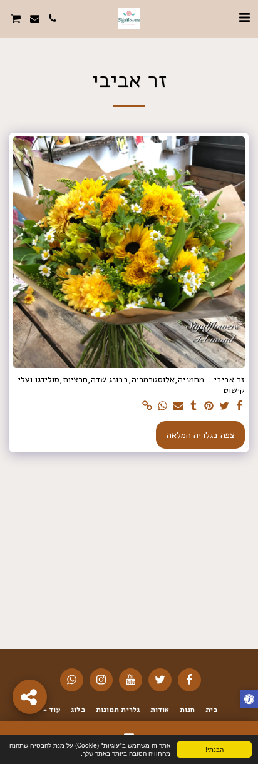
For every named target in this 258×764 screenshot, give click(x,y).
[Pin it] (209, 406)
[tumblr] (193, 406)
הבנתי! (214, 749)
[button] (244, 18)
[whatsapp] (162, 406)
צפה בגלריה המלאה (201, 435)
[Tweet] (224, 406)
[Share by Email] (178, 406)
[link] (147, 406)
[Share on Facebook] (239, 406)
